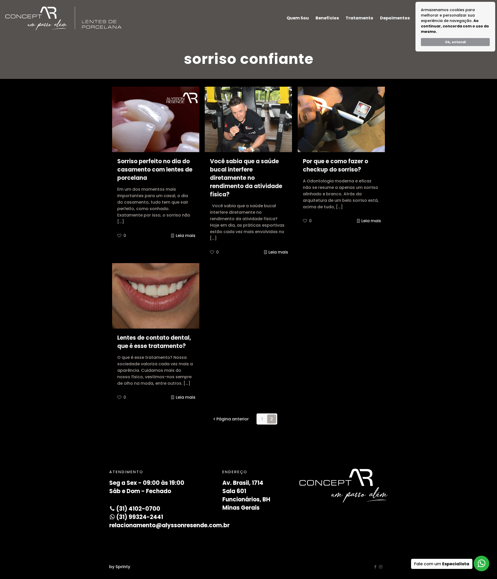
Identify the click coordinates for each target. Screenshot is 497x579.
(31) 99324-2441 (139, 517)
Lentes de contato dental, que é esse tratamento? (154, 342)
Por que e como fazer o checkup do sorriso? (335, 165)
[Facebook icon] (375, 566)
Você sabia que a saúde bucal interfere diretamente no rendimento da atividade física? (246, 177)
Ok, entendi (455, 42)
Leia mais (185, 236)
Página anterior (232, 419)
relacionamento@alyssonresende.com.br (169, 525)
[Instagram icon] (381, 566)
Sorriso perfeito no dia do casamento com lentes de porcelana (154, 169)
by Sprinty (119, 567)
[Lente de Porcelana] (63, 18)
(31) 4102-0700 (137, 509)
